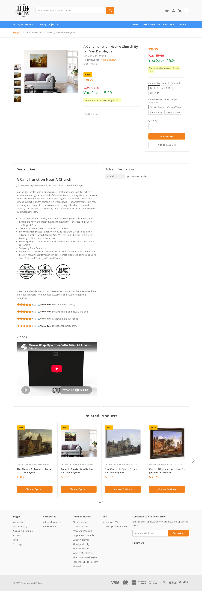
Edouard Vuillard (81, 548)
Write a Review (108, 59)
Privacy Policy (20, 526)
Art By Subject (47, 24)
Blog (15, 539)
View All (77, 566)
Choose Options (34, 489)
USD (135, 24)
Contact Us (19, 535)
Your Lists (183, 24)
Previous (9, 460)
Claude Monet (80, 522)
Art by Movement (23, 24)
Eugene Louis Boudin (84, 535)
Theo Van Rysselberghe (85, 557)
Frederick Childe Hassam (85, 561)
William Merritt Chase (84, 552)
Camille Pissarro (81, 526)
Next (193, 460)
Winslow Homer (81, 539)
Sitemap (17, 544)
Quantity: (152, 120)
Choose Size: (164, 83)
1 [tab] (100, 502)
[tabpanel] (34, 460)
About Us (18, 522)
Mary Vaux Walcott (82, 530)
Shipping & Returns (23, 530)
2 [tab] (102, 502)
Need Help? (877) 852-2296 (158, 24)
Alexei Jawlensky (81, 544)
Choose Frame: (163, 101)
